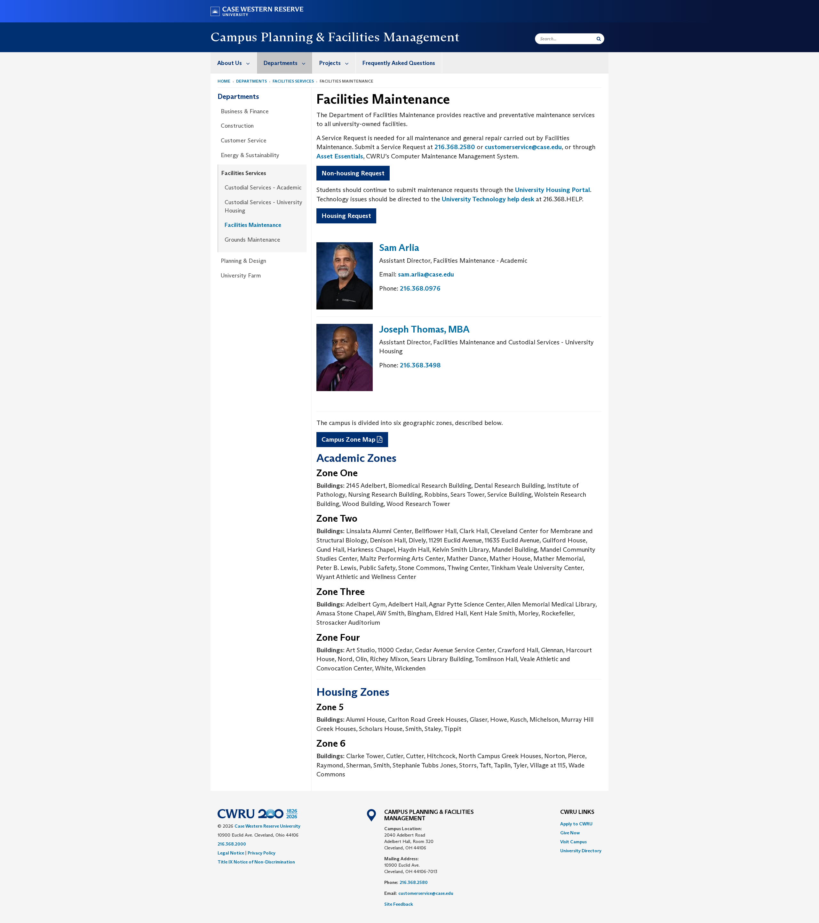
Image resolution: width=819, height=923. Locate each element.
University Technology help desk (488, 199)
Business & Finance (245, 111)
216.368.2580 (454, 147)
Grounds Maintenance (252, 239)
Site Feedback (398, 904)
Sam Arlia (399, 247)
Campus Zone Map (348, 439)
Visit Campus (573, 842)
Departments (281, 63)
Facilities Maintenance (253, 225)
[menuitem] (234, 63)
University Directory (580, 851)
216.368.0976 (420, 288)
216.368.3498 (420, 365)
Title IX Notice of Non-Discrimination (256, 862)
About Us (229, 63)
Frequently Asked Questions (398, 63)
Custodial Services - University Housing (263, 206)
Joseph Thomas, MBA (424, 329)
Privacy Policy (261, 853)
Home (224, 81)
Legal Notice (231, 853)
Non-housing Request (353, 173)
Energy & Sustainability (250, 155)
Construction (237, 125)
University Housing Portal (552, 190)
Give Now (570, 833)
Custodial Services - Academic (263, 187)
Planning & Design (243, 260)
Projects (330, 63)
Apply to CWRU (576, 824)
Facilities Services (293, 81)
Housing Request (346, 216)
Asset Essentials (339, 156)
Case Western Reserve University (267, 826)
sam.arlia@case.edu (426, 274)
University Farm (241, 275)
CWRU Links (577, 812)
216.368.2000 (232, 844)
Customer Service (243, 140)
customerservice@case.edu (523, 147)
